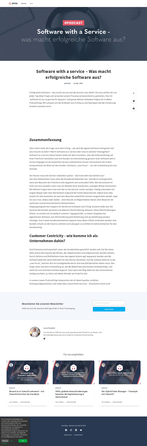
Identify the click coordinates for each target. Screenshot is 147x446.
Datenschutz (78, 435)
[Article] (27, 372)
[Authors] (11, 365)
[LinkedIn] (76, 430)
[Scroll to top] (133, 93)
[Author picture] (34, 332)
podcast (67, 83)
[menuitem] (13, 3)
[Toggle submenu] (31, 3)
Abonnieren (109, 309)
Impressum (68, 435)
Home (23, 3)
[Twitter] (133, 101)
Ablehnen (5, 441)
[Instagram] (71, 430)
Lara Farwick (49, 328)
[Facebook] (133, 108)
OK (23, 441)
